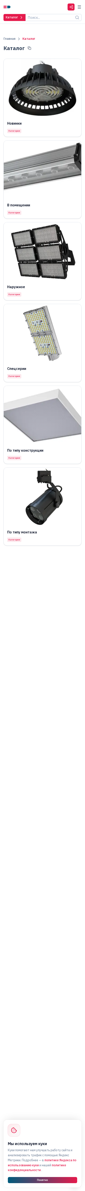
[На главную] (6, 6)
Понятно (42, 1180)
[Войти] (71, 6)
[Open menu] (79, 6)
